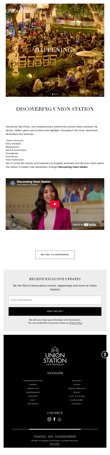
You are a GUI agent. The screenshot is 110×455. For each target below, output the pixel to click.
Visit (33, 400)
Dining (33, 385)
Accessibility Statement (65, 436)
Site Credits (55, 444)
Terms (50, 436)
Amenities (33, 388)
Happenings (33, 392)
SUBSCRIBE (77, 400)
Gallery (33, 396)
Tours (77, 385)
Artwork (33, 404)
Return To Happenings (55, 255)
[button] (52, 94)
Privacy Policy (75, 323)
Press (76, 392)
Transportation (33, 381)
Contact (77, 404)
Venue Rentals (77, 388)
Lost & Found (77, 396)
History (77, 381)
